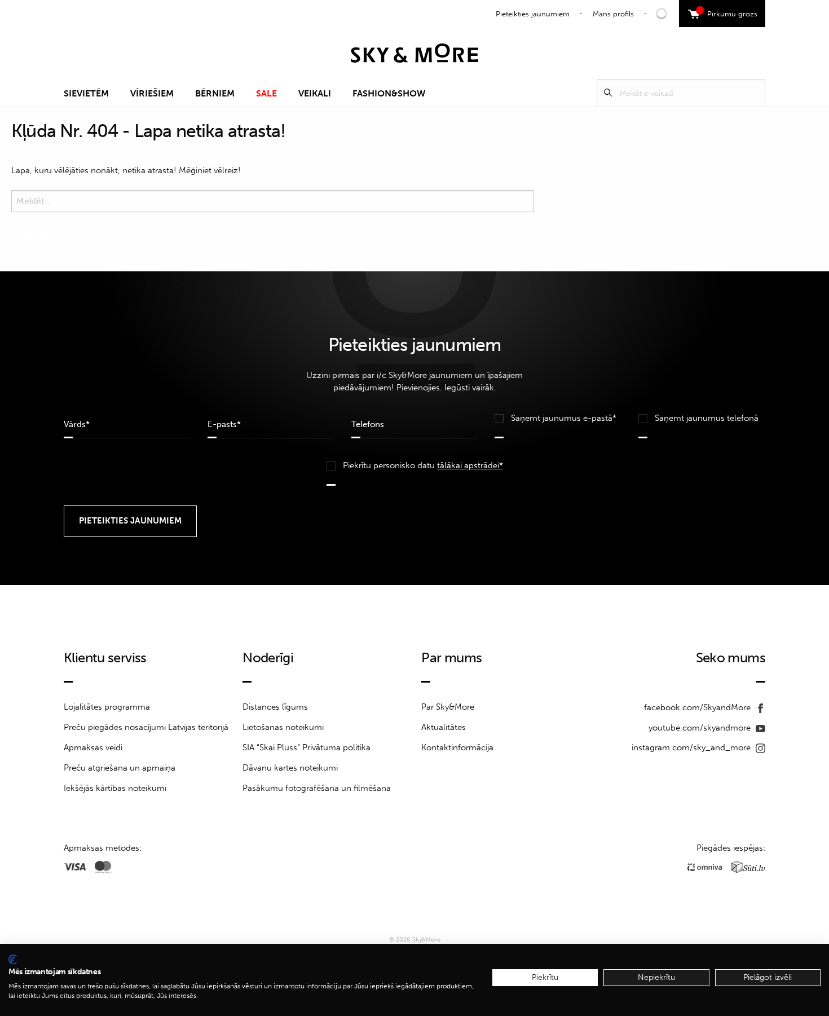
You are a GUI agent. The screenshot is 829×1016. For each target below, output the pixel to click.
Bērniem (215, 93)
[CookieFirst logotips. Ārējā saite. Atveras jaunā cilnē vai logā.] (12, 960)
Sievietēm (86, 93)
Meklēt (608, 93)
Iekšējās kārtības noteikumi (115, 788)
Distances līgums (275, 707)
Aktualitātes (443, 727)
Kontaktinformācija (457, 747)
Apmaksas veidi (93, 747)
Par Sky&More (447, 707)
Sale (266, 93)
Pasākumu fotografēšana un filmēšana (316, 788)
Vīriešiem (152, 93)
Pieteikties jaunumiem (533, 14)
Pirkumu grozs (728, 12)
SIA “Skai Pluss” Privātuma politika (306, 747)
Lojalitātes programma (107, 707)
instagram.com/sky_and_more (692, 747)
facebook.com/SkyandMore (698, 707)
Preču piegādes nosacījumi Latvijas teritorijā (146, 727)
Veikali (314, 93)
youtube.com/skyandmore (701, 728)
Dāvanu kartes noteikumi (290, 768)
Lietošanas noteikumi (283, 727)
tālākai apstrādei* (470, 465)
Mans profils (613, 14)
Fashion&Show (388, 93)
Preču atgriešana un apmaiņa (119, 768)
